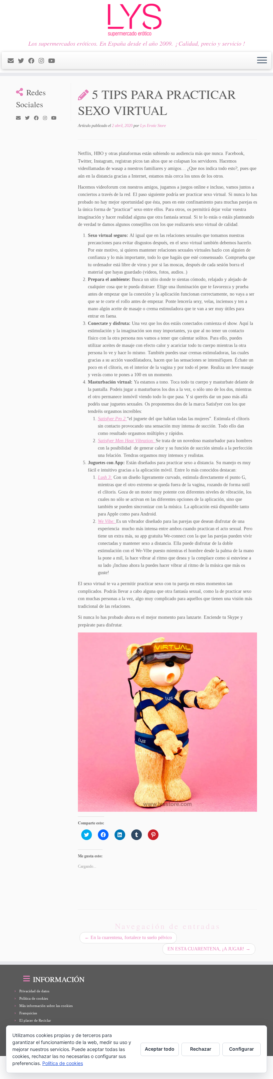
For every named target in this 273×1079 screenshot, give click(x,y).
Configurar (241, 1049)
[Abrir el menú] (262, 61)
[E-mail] (13, 61)
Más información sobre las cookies (46, 1006)
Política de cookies (33, 998)
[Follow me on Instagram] (43, 61)
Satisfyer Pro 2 (112, 418)
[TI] (61, 61)
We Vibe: (107, 521)
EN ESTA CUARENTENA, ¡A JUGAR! (208, 948)
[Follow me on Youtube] (53, 61)
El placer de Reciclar (35, 1020)
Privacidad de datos (34, 991)
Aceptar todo (159, 1049)
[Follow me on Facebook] (33, 61)
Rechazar (200, 1049)
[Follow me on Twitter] (23, 61)
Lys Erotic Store (153, 125)
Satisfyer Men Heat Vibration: (127, 440)
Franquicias (28, 1013)
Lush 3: (105, 477)
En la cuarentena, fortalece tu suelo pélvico (128, 937)
